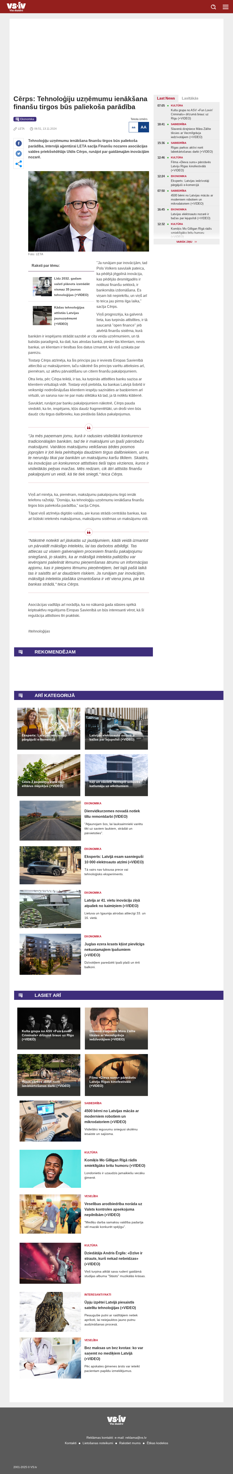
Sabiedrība (93, 1103)
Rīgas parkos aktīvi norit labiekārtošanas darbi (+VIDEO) (46, 1084)
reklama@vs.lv (136, 1437)
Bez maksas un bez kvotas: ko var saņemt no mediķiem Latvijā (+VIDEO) (113, 1353)
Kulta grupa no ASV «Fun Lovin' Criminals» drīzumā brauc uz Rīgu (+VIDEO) (48, 1035)
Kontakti (70, 1443)
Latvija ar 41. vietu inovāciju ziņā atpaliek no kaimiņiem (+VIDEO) (112, 903)
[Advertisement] (116, 61)
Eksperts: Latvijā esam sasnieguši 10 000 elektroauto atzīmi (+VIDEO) (114, 859)
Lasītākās (190, 98)
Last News (166, 98)
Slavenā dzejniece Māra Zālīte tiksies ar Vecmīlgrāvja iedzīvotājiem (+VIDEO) (112, 1035)
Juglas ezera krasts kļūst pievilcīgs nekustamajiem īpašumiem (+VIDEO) (114, 949)
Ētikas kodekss (157, 1443)
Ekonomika (27, 119)
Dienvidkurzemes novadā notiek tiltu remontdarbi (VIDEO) (112, 813)
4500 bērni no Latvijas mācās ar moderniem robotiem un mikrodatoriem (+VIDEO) (111, 1116)
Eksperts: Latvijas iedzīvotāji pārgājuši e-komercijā (44, 737)
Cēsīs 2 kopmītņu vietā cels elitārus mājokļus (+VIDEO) (43, 784)
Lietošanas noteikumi (98, 1443)
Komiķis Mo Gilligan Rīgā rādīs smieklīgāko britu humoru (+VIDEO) (114, 1163)
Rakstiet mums (130, 1443)
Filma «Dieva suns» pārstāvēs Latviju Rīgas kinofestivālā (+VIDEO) (112, 1082)
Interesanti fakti (97, 1294)
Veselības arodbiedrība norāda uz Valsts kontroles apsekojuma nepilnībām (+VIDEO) (113, 1209)
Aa (133, 127)
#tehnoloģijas (39, 631)
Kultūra (91, 1152)
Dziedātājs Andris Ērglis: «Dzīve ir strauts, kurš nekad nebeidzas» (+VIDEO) (113, 1258)
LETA (21, 128)
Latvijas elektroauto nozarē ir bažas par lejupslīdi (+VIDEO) (112, 737)
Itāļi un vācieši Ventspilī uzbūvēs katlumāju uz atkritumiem (114, 784)
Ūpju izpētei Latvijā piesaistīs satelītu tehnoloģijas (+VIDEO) (110, 1305)
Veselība (91, 1196)
